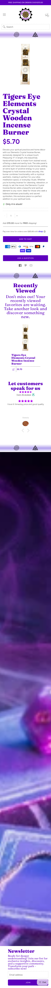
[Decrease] (5, 216)
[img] (25, 392)
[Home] (25, 14)
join (28, 982)
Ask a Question (25, 258)
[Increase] (17, 216)
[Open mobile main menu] (4, 14)
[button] (20, 265)
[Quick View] (13, 369)
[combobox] (25, 27)
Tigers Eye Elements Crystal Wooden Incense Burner (23, 359)
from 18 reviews (24, 395)
